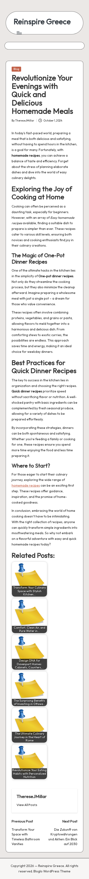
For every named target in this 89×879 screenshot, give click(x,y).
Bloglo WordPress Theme (51, 871)
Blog (16, 69)
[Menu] (19, 33)
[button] (27, 805)
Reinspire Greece (42, 21)
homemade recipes (26, 485)
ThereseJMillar (32, 796)
